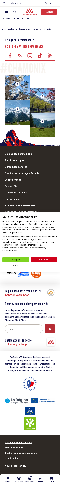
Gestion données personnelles (21, 453)
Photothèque (12, 199)
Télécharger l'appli (16, 344)
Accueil (6, 18)
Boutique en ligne (14, 160)
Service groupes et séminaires (22, 212)
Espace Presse (13, 179)
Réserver (48, 11)
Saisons (48, 3)
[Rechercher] (15, 11)
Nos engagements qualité (18, 442)
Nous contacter (13, 466)
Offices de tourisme (16, 192)
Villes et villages (10, 3)
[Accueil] (30, 12)
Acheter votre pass (17, 295)
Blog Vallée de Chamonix (18, 154)
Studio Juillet (12, 458)
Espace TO (11, 186)
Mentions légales (14, 448)
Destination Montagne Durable (22, 173)
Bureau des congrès (16, 167)
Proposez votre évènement (20, 205)
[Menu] (6, 11)
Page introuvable (22, 18)
